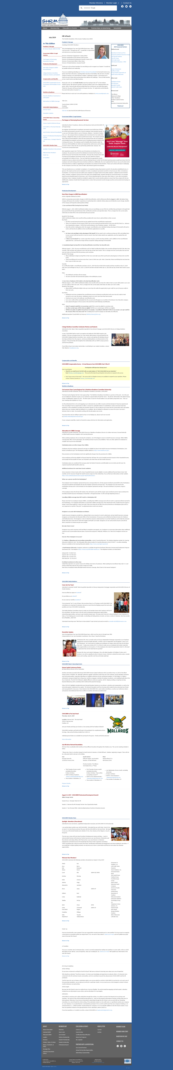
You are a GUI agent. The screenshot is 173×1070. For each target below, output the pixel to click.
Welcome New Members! (49, 152)
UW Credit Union (115, 60)
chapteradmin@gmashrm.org (104, 1010)
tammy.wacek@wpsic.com (102, 93)
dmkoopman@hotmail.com (113, 777)
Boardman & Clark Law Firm (118, 53)
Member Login (111, 3)
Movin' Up (45, 155)
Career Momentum (116, 69)
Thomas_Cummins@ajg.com (76, 373)
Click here (64, 110)
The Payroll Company (116, 56)
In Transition (46, 157)
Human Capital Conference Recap (51, 123)
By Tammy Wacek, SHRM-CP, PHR (51, 49)
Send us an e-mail (109, 934)
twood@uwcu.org (73, 348)
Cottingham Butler (116, 81)
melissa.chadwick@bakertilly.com (74, 776)
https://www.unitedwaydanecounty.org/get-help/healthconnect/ (78, 475)
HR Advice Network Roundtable (88, 72)
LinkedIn (74, 596)
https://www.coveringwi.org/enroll (99, 544)
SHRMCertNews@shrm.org (93, 314)
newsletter (77, 600)
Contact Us (127, 3)
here (79, 90)
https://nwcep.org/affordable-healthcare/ (89, 549)
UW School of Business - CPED (118, 62)
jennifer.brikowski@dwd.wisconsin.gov (73, 416)
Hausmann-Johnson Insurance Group (120, 54)
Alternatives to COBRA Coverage (51, 101)
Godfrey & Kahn (115, 71)
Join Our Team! (47, 109)
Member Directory (96, 3)
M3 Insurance (114, 83)
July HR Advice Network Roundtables (52, 132)
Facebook (78, 592)
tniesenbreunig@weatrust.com (95, 778)
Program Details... (66, 783)
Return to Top (65, 184)
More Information (66, 739)
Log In (128, 1067)
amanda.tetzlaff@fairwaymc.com (117, 621)
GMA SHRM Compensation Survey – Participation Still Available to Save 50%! (52, 84)
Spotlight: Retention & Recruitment (52, 149)
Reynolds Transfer (115, 85)
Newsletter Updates (48, 113)
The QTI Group (115, 58)
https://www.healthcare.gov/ (101, 450)
